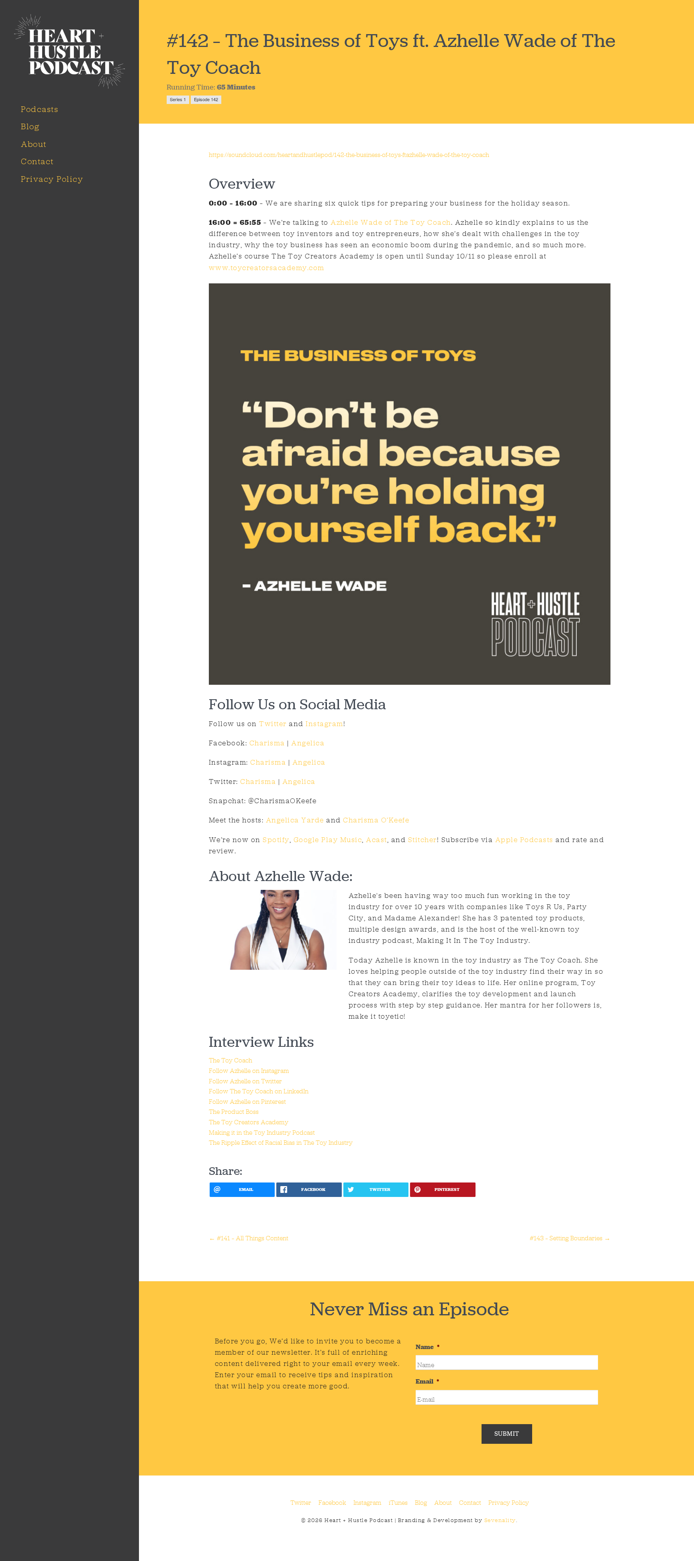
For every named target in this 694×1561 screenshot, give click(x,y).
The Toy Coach (230, 1060)
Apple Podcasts (524, 840)
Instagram (324, 724)
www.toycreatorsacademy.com (267, 268)
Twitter (272, 724)
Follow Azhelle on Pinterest (247, 1101)
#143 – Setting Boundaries (570, 1238)
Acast (376, 840)
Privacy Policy (52, 179)
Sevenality (500, 1520)
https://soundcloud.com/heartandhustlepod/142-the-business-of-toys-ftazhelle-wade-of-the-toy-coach (349, 155)
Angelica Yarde (295, 820)
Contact (37, 161)
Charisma (267, 743)
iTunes (398, 1502)
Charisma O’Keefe (376, 820)
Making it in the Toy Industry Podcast (262, 1132)
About (34, 144)
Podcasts (39, 109)
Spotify (276, 840)
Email (427, 1382)
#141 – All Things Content (248, 1238)
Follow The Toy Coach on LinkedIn (258, 1091)
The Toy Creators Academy (248, 1122)
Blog (30, 126)
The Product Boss (234, 1111)
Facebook (332, 1502)
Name (427, 1347)
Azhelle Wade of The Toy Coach (391, 222)
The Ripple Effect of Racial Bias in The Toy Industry (281, 1142)
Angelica (308, 743)
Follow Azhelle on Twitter (245, 1081)
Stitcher (422, 840)
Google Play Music (328, 840)
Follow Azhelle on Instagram (249, 1070)
